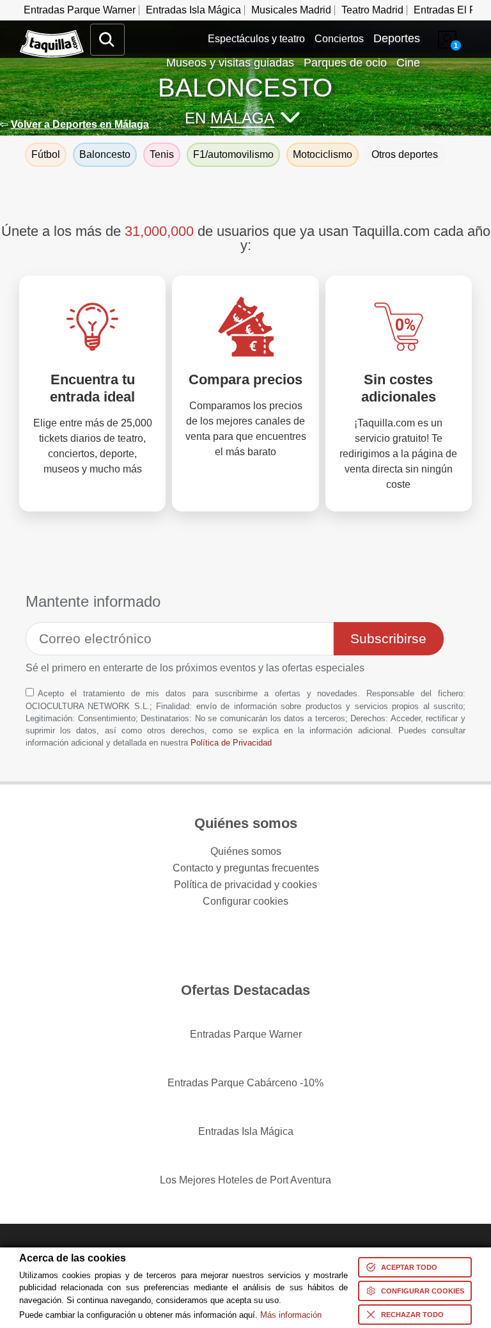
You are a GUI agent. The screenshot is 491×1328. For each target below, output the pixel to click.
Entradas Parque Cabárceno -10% (245, 1082)
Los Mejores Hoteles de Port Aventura (245, 1180)
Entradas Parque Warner (80, 9)
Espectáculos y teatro (256, 38)
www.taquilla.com (52, 35)
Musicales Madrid (291, 9)
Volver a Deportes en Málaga (80, 124)
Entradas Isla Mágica (193, 9)
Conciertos (339, 38)
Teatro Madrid (372, 9)
